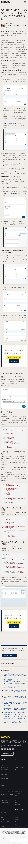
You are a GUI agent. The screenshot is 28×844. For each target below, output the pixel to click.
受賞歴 (16, 795)
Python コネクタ (4, 769)
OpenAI (16, 824)
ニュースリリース (18, 791)
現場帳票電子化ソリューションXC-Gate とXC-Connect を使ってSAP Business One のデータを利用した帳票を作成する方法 (15, 681)
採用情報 (16, 802)
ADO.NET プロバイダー (5, 767)
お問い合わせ (14, 361)
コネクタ (3, 789)
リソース (3, 819)
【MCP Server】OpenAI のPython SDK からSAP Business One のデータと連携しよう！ (15, 697)
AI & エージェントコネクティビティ (7, 795)
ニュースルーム (18, 793)
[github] (10, 749)
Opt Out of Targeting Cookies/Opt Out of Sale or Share (14, 841)
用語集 (2, 824)
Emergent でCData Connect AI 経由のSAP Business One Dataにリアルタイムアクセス (15, 692)
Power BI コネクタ (5, 778)
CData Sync (17, 763)
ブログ (2, 817)
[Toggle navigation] (25, 2)
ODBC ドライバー (4, 763)
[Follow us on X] (23, 25)
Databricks (17, 815)
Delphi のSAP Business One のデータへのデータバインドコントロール (15, 686)
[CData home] (6, 2)
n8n (15, 821)
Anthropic (17, 812)
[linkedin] (2, 749)
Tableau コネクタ (4, 781)
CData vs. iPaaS (4, 800)
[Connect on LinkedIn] (26, 25)
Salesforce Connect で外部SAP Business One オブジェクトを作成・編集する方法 (15, 709)
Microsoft (17, 819)
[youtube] (7, 749)
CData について (18, 789)
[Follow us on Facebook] (21, 25)
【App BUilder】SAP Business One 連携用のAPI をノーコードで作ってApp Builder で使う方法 (15, 703)
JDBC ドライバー (4, 765)
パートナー (3, 798)
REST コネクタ (4, 774)
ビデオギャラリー (4, 826)
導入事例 (3, 815)
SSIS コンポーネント (19, 767)
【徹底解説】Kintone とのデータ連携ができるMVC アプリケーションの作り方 (15, 713)
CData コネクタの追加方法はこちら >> (12, 123)
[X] (5, 749)
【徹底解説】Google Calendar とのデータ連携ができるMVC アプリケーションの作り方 (15, 675)
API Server (3, 772)
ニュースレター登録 (5, 821)
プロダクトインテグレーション (7, 792)
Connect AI (17, 765)
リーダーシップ (18, 798)
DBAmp (16, 769)
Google (16, 817)
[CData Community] (13, 749)
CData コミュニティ (5, 812)
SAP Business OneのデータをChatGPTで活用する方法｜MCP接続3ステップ (15, 721)
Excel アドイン (4, 776)
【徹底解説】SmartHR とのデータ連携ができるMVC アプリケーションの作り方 (15, 717)
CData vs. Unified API (5, 802)
